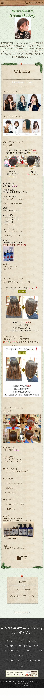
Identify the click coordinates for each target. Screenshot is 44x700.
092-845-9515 (35, 2)
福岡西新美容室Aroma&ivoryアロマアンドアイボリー (23, 681)
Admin (29, 686)
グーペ (23, 686)
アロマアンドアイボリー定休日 (22, 596)
